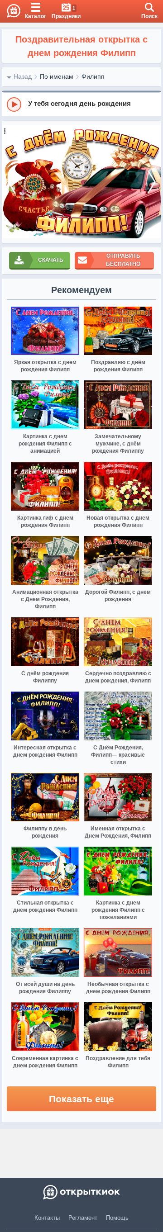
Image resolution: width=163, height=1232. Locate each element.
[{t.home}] (81, 1192)
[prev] (11, 181)
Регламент (82, 1217)
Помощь (117, 1217)
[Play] (14, 104)
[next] (151, 181)
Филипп (93, 76)
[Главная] (10, 11)
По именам (56, 76)
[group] (81, 104)
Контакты (47, 1217)
